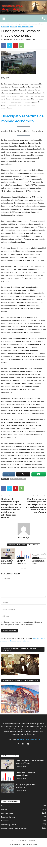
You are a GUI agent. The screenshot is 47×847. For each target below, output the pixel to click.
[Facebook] (3, 45)
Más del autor (33, 545)
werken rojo (8, 39)
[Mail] (28, 744)
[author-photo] (23, 529)
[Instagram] (23, 744)
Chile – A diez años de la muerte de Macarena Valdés (7, 561)
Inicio (3, 24)
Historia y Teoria (7, 813)
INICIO (13, 840)
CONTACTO (32, 840)
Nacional (14, 26)
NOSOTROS (22, 840)
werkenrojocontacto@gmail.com (28, 739)
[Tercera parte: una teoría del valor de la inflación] (39, 553)
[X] (9, 45)
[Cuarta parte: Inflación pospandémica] (24, 553)
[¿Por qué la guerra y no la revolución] (7, 788)
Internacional (6, 558)
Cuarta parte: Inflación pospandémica (21, 561)
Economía (10, 24)
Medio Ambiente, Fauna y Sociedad (14, 828)
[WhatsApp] (21, 45)
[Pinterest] (15, 45)
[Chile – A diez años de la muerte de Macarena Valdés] (8, 553)
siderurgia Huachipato (18, 479)
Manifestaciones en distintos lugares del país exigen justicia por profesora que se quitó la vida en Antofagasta (36, 505)
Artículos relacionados (17, 545)
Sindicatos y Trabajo (25, 26)
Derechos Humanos (8, 817)
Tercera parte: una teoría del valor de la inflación (38, 561)
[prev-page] (22, 567)
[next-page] (25, 567)
